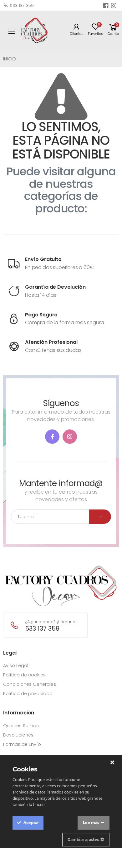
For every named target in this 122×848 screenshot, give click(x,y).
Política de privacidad (28, 693)
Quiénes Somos (21, 725)
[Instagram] (70, 436)
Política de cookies (24, 675)
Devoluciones (18, 735)
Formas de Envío (22, 744)
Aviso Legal (15, 665)
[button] (113, 31)
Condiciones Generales (29, 684)
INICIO (9, 59)
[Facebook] (52, 436)
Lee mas (91, 822)
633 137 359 (22, 5)
